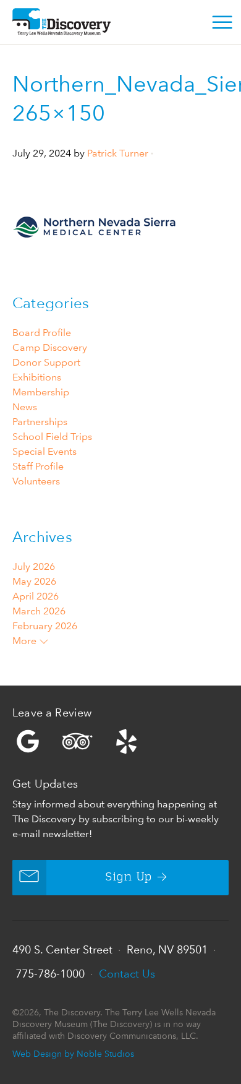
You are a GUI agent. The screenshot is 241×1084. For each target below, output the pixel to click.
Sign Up (129, 877)
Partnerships (39, 422)
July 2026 (33, 566)
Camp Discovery (49, 347)
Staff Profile (38, 466)
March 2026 (39, 611)
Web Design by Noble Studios (73, 1053)
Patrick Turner (117, 153)
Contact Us (127, 973)
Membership (40, 392)
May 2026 (34, 581)
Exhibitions (36, 377)
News (24, 407)
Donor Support (46, 362)
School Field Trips (52, 436)
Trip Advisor (77, 741)
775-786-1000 (50, 973)
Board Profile (41, 332)
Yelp (120, 741)
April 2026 (35, 596)
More (25, 641)
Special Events (44, 451)
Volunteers (36, 481)
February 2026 (44, 626)
